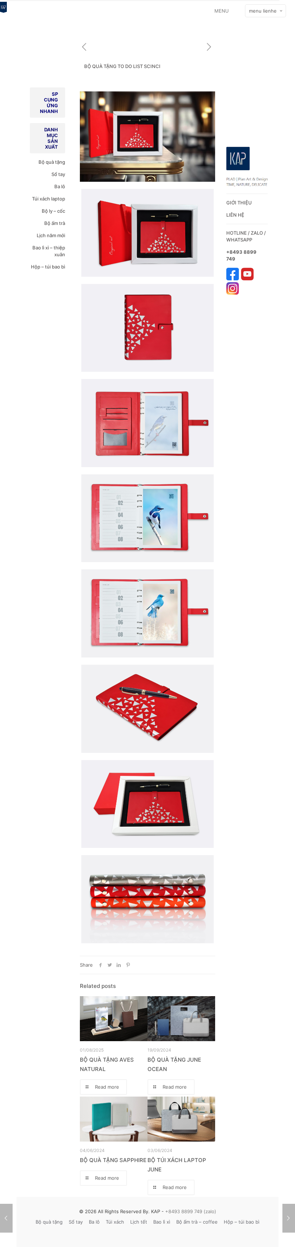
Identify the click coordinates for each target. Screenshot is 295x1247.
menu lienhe (263, 11)
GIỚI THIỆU (239, 202)
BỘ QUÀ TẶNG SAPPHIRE (113, 1160)
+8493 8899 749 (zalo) (190, 1211)
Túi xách (41, 199)
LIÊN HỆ (235, 215)
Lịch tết (138, 1222)
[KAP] (3, 11)
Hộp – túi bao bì (48, 267)
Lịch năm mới (51, 235)
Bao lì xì (161, 1222)
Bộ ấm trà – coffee (197, 1222)
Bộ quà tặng (51, 162)
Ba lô (59, 186)
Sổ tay (58, 174)
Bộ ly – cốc (53, 211)
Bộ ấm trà (54, 223)
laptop (58, 199)
